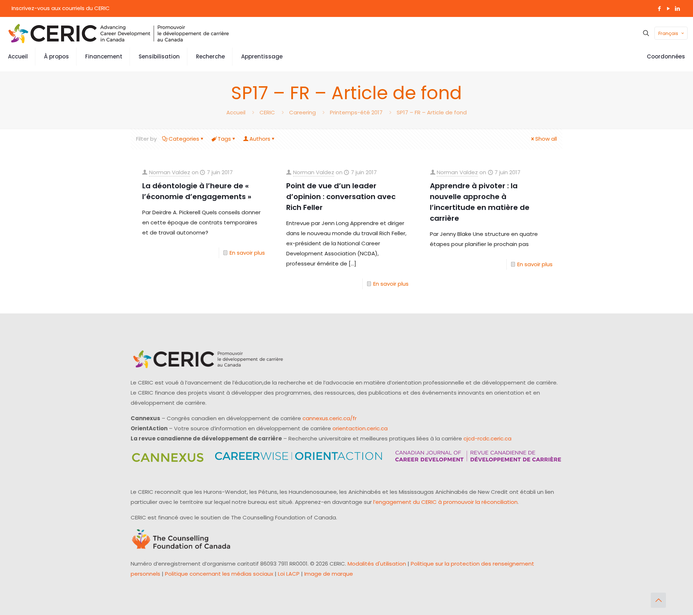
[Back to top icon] (658, 600)
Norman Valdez (169, 172)
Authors (259, 138)
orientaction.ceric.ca (360, 428)
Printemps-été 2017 (356, 112)
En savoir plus (247, 252)
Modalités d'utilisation (377, 563)
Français (668, 33)
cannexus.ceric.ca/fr (329, 418)
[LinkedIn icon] (677, 8)
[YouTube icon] (668, 8)
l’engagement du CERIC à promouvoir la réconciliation (445, 502)
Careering (302, 112)
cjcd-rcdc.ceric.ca (487, 438)
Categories (184, 138)
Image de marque (328, 573)
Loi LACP (289, 573)
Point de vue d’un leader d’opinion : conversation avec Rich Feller (341, 196)
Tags (224, 138)
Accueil (235, 112)
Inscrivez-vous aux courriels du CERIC (61, 8)
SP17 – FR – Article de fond (432, 112)
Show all (546, 138)
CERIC (267, 112)
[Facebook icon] (659, 8)
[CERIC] (118, 33)
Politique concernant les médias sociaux (219, 573)
